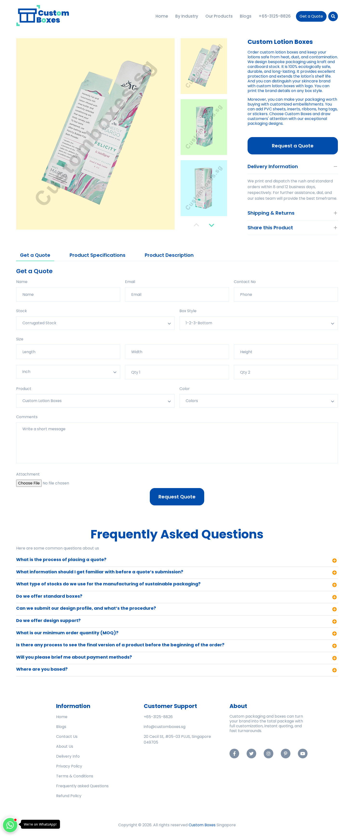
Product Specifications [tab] (97, 255)
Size (19, 339)
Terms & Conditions (74, 776)
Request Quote (177, 496)
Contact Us (67, 736)
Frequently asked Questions (82, 786)
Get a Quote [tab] (35, 255)
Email (130, 281)
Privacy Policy (69, 766)
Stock (21, 311)
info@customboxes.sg (164, 726)
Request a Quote (293, 145)
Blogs (61, 726)
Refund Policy (68, 796)
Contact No (245, 281)
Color (184, 388)
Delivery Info (68, 756)
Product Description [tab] (169, 255)
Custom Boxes (202, 825)
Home (61, 717)
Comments (27, 417)
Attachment (28, 474)
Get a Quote (311, 16)
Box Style (188, 311)
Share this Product (270, 227)
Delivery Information (273, 166)
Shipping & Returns (271, 213)
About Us (64, 746)
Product (23, 388)
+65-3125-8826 (158, 717)
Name (21, 281)
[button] (196, 225)
